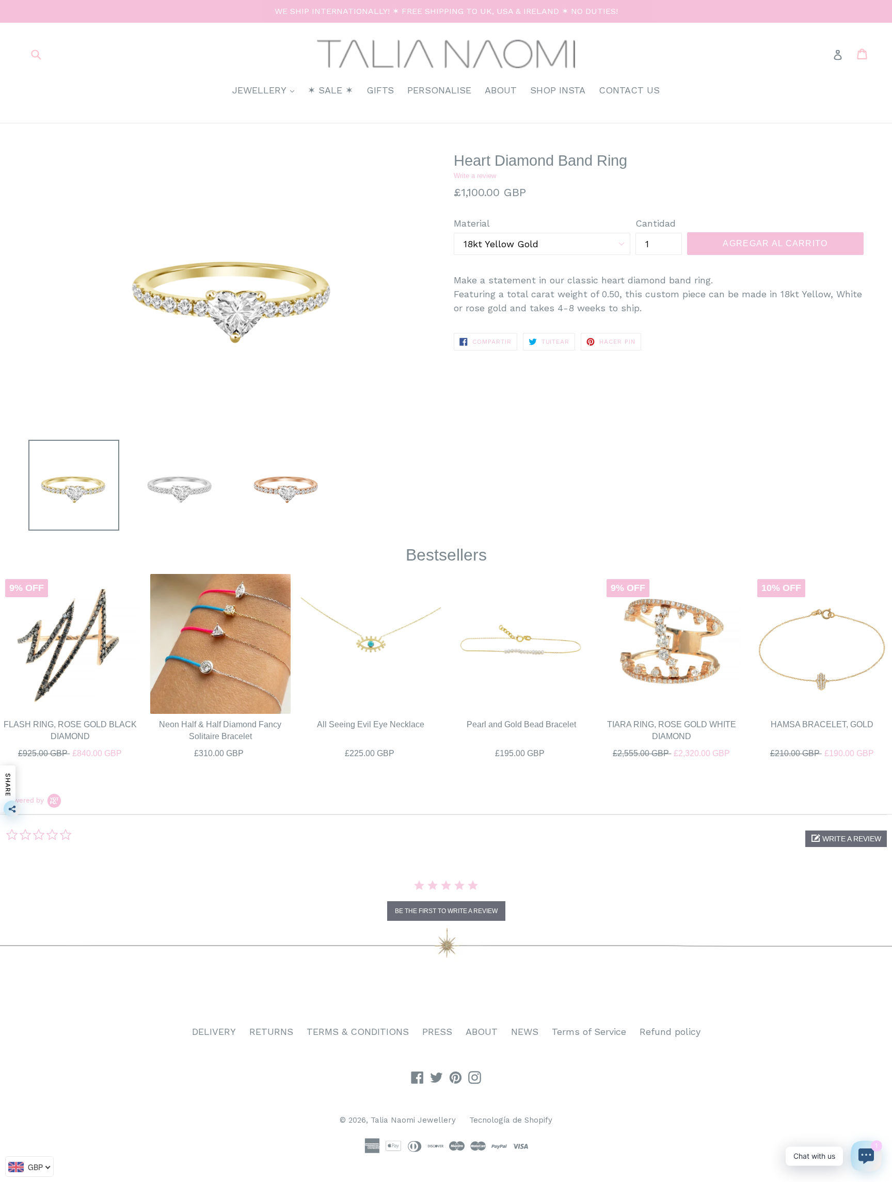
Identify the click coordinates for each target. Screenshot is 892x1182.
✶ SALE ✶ (330, 90)
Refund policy (670, 1031)
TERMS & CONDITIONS (358, 1031)
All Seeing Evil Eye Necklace (370, 724)
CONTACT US (629, 90)
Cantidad (655, 223)
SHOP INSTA (557, 90)
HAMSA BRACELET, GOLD (822, 724)
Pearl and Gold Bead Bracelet (521, 724)
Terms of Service (589, 1031)
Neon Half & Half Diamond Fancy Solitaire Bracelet (220, 730)
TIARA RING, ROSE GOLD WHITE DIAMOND (671, 730)
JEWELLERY (265, 89)
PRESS (437, 1031)
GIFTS (380, 90)
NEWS (524, 1031)
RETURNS (271, 1031)
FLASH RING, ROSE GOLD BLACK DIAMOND (70, 730)
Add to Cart (70, 751)
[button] (846, 838)
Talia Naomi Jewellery (413, 1120)
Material (472, 223)
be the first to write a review (446, 911)
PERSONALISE (439, 90)
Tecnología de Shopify (510, 1120)
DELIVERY (214, 1031)
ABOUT (501, 90)
